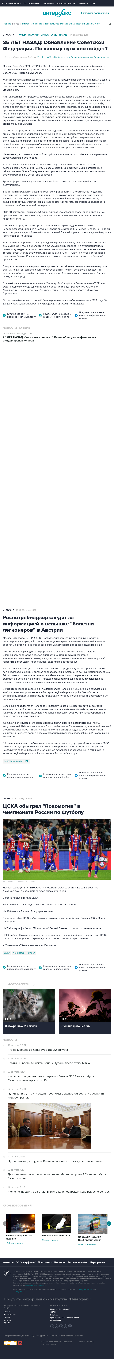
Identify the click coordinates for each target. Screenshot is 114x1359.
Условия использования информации (56, 1342)
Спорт (46, 23)
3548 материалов (87, 1244)
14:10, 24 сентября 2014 (78, 35)
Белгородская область (15, 504)
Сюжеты (90, 23)
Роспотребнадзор (13, 761)
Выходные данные (48, 1345)
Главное (7, 23)
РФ (26, 761)
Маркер (7, 1320)
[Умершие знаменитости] (56, 1232)
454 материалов (50, 1240)
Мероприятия (97, 1262)
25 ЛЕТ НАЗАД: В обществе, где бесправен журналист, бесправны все (73, 57)
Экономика (36, 23)
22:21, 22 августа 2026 (68, 359)
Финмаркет (83, 3)
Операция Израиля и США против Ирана (90, 1239)
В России (16, 23)
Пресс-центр (45, 1262)
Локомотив (18, 953)
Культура (54, 23)
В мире (25, 23)
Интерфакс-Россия (66, 3)
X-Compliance (9, 1314)
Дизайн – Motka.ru (86, 1342)
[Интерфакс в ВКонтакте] (61, 1326)
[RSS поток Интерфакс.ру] (66, 1326)
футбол (31, 953)
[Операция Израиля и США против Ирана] (92, 1233)
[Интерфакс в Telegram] (57, 1326)
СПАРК (7, 1312)
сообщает (61, 390)
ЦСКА (7, 953)
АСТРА (7, 1323)
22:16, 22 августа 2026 (22, 798)
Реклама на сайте (77, 1262)
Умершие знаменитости (56, 1235)
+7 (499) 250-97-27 (20, 1292)
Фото (98, 23)
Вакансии (59, 1262)
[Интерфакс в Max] (70, 1326)
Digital (72, 23)
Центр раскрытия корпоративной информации (64, 1319)
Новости (80, 23)
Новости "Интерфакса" (60, 1309)
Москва (64, 23)
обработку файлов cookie (35, 1285)
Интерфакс (57, 13)
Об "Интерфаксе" (31, 3)
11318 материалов (14, 1243)
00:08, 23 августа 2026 (26, 610)
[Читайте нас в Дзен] (52, 1326)
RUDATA (54, 1315)
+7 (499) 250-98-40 (84, 1289)
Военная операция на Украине (38, 358)
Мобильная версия (11, 3)
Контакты (8, 1262)
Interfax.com (48, 3)
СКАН (53, 1312)
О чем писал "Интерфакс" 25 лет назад (43, 34)
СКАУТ (7, 1317)
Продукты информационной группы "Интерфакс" (47, 1299)
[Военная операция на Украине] (20, 1232)
